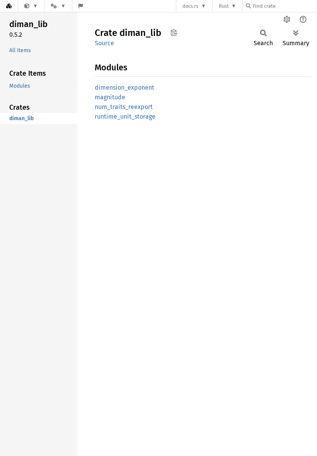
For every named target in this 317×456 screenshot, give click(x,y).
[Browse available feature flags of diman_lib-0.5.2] (80, 6)
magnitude (110, 97)
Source (104, 43)
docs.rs (190, 6)
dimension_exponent (124, 87)
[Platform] (58, 6)
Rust (224, 6)
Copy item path (173, 32)
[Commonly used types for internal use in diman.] (31, 6)
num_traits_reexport (124, 107)
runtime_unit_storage (125, 116)
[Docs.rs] (9, 6)
